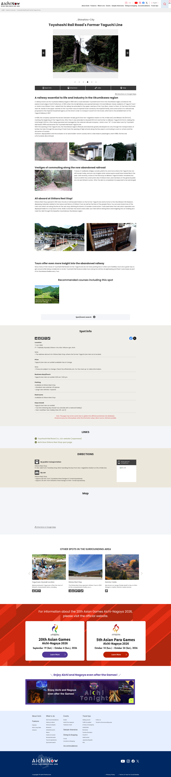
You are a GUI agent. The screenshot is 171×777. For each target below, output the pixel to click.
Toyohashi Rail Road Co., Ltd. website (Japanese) (60, 439)
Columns (34, 730)
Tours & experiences (51, 740)
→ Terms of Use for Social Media (128, 774)
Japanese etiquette (87, 740)
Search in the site (10, 10)
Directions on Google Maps (126, 94)
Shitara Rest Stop (75, 582)
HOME (3, 10)
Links (99, 87)
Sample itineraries (118, 6)
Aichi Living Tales (36, 727)
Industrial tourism (50, 730)
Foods (65, 738)
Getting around (86, 719)
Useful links (86, 727)
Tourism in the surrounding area (104, 722)
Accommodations (144, 6)
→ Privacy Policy (109, 774)
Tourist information (87, 732)
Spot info (48, 87)
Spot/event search (83, 317)
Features (93, 6)
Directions (73, 87)
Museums (48, 727)
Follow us (98, 719)
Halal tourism (86, 737)
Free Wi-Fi (85, 735)
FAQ (84, 742)
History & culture (50, 722)
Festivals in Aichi (67, 724)
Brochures (85, 730)
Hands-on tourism (50, 735)
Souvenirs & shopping (69, 741)
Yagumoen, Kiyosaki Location (43, 582)
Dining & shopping (131, 6)
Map (124, 87)
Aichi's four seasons (68, 722)
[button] (43, 56)
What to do (101, 6)
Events (108, 6)
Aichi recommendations (52, 719)
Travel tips (154, 6)
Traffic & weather (87, 722)
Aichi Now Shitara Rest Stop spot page (55, 442)
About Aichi (85, 6)
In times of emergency (88, 724)
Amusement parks (51, 737)
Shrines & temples (50, 724)
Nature (48, 732)
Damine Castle (111, 582)
